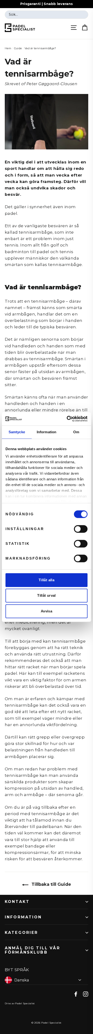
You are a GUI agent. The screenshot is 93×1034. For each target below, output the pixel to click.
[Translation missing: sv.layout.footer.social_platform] (75, 994)
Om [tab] (76, 432)
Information (23, 917)
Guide (18, 48)
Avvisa (46, 611)
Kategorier (21, 932)
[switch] (81, 529)
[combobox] (46, 14)
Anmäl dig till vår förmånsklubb (32, 950)
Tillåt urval (46, 595)
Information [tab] (46, 432)
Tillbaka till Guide (50, 884)
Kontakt (17, 901)
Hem (8, 48)
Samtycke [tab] (17, 432)
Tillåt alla (46, 580)
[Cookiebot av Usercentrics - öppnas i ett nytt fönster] (67, 419)
